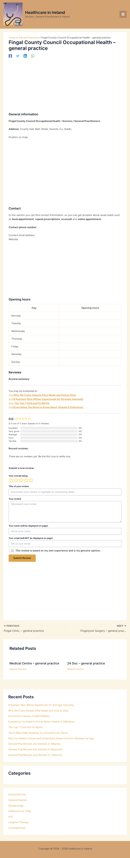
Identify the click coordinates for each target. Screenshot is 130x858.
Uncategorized (16, 827)
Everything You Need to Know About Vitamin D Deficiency (41, 721)
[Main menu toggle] (123, 14)
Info (10, 816)
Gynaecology (16, 805)
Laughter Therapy (18, 822)
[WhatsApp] (32, 56)
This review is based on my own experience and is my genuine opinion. (58, 550)
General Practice (17, 669)
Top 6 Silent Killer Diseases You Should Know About (38, 732)
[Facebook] (10, 56)
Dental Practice (16, 794)
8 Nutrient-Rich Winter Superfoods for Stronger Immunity (41, 705)
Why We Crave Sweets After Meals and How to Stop (38, 710)
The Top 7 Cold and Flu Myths (25, 727)
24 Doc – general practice (86, 663)
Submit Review (22, 558)
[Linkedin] (25, 56)
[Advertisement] (65, 84)
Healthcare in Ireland (45, 12)
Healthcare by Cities (19, 811)
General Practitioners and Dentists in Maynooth (35, 749)
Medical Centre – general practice (34, 663)
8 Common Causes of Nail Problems (29, 716)
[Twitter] (17, 56)
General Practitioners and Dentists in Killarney (34, 743)
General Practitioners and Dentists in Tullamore (35, 755)
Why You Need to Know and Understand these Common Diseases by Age (51, 738)
